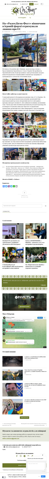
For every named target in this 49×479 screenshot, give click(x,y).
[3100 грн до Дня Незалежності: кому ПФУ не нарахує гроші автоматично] (12, 406)
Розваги (20, 31)
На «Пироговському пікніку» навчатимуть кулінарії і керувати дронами (34, 266)
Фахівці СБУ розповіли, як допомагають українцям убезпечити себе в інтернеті (11, 242)
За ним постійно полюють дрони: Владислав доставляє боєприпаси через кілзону (35, 385)
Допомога (15, 31)
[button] (30, 17)
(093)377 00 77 (25, 4)
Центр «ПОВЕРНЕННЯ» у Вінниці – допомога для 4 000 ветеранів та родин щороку (34, 242)
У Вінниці (24, 31)
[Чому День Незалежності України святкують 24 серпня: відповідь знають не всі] (12, 374)
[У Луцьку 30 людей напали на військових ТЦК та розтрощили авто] (12, 361)
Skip (39, 476)
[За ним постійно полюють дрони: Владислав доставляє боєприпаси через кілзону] (12, 389)
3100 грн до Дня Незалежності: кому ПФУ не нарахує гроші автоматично (35, 400)
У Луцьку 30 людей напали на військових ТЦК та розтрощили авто (35, 357)
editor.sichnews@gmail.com (12, 4)
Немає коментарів (33, 31)
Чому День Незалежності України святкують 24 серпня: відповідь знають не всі (35, 371)
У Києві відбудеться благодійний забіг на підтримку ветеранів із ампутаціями (12, 266)
